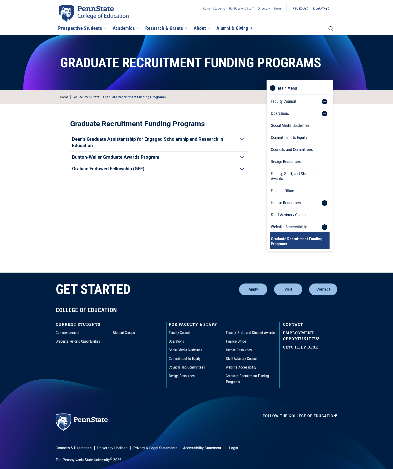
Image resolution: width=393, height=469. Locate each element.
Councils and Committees (292, 149)
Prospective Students (80, 28)
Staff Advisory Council (289, 214)
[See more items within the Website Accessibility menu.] (322, 226)
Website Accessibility (289, 226)
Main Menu (287, 88)
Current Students (214, 8)
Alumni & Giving (232, 28)
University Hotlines (112, 448)
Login (233, 448)
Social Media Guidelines (290, 125)
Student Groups (124, 333)
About (200, 28)
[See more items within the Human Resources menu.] (322, 202)
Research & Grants (164, 28)
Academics (124, 28)
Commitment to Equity (289, 137)
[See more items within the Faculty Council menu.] (322, 101)
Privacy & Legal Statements (155, 448)
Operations (280, 113)
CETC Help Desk (300, 347)
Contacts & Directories (74, 448)
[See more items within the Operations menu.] (322, 113)
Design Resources (286, 161)
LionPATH (319, 8)
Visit (288, 289)
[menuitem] (300, 160)
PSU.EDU (299, 8)
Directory (264, 8)
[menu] (300, 165)
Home (64, 97)
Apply (253, 289)
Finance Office (282, 190)
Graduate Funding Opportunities (78, 341)
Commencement (67, 333)
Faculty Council (283, 101)
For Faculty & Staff (241, 8)
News (278, 8)
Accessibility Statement (202, 448)
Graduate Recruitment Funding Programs (296, 241)
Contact (323, 289)
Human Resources (286, 202)
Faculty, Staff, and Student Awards (292, 176)
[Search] (331, 30)
